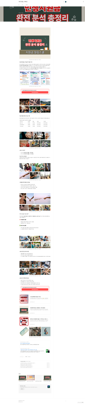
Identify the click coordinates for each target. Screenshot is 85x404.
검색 (63, 1)
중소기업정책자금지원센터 (25, 343)
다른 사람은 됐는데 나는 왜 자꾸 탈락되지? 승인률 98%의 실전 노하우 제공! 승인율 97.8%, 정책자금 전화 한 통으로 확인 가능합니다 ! (32, 351)
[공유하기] (22, 356)
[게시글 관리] (23, 356)
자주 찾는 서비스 (23, 1)
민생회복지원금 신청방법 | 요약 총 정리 (25, 365)
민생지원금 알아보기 (35, 92)
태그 (22, 4)
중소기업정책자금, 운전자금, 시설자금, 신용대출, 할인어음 (29, 344)
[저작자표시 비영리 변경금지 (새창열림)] (29, 356)
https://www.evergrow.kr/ (24, 348)
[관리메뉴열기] (83, 1)
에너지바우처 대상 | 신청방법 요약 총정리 (26, 366)
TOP (65, 401)
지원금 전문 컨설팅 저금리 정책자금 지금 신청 (28, 349)
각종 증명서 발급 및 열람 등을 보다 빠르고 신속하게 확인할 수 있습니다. (28, 387)
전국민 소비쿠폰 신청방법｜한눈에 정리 (25, 367)
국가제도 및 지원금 (22, 361)
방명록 (27, 4)
